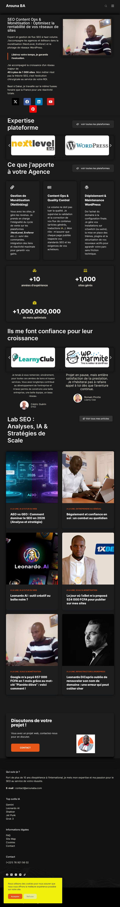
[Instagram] (16, 875)
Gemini (10, 804)
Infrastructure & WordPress (90, 671)
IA (62, 228)
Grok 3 (10, 818)
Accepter (15, 896)
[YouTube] (20, 875)
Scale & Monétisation (86, 590)
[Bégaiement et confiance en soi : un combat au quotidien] (88, 477)
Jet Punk (11, 815)
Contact (10, 845)
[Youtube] (50, 101)
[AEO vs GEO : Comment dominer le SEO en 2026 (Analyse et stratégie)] (32, 477)
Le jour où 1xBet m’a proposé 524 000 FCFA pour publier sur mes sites (87, 599)
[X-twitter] (15, 101)
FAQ (8, 835)
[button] (9, 145)
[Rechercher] (106, 6)
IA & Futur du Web (28, 509)
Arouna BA (15, 6)
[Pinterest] (33, 109)
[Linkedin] (39, 101)
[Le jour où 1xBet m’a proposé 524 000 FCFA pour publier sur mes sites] (88, 559)
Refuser (30, 896)
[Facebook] (27, 101)
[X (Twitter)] (11, 875)
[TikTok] (25, 875)
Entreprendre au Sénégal (88, 509)
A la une (14, 509)
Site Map (11, 838)
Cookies (10, 842)
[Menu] (112, 6)
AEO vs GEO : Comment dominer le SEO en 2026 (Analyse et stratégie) (27, 518)
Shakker (10, 811)
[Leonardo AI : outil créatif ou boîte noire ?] (32, 559)
